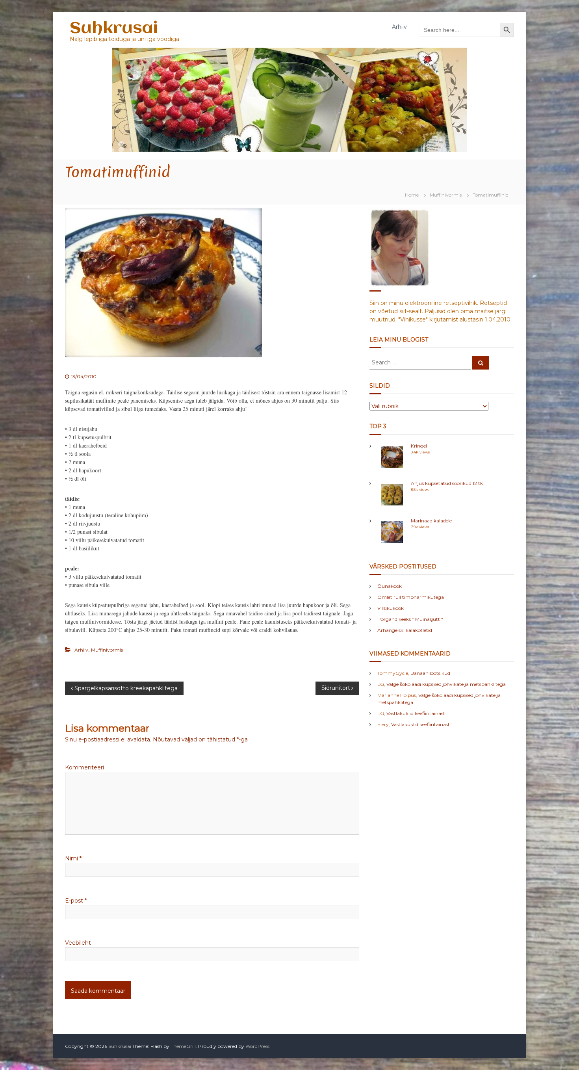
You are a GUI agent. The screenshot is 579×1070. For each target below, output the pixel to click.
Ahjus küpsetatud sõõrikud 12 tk (447, 483)
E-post (76, 900)
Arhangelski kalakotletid (404, 630)
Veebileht (78, 942)
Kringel (419, 446)
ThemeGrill (183, 1046)
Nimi (73, 858)
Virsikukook (390, 608)
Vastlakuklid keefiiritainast (415, 713)
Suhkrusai (114, 28)
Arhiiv (399, 26)
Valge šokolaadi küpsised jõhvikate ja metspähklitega (446, 684)
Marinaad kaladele (431, 521)
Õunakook (389, 586)
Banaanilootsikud (430, 673)
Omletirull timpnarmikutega (410, 597)
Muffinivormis (446, 195)
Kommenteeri (84, 767)
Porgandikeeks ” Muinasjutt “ (410, 619)
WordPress (257, 1046)
